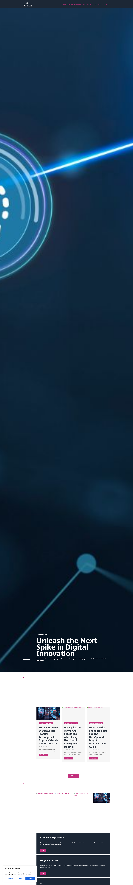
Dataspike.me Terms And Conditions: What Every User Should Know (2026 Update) (47, 737)
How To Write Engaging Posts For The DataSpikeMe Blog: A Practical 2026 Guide (73, 737)
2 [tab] (71, 771)
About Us (100, 4)
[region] (20, 874)
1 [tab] (69, 771)
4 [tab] (74, 771)
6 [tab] (77, 771)
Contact (107, 4)
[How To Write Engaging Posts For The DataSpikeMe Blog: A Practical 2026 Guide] (73, 713)
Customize (10, 878)
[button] (33, 738)
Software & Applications (74, 4)
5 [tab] (76, 771)
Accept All (30, 878)
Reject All (20, 878)
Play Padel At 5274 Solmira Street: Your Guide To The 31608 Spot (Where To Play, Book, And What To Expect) (44, 802)
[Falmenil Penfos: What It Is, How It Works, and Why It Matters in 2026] (98, 713)
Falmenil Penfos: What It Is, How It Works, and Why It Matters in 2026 (98, 735)
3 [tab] (72, 771)
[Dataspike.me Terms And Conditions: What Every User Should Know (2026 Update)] (48, 713)
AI (95, 4)
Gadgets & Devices (87, 4)
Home (64, 4)
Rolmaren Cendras (45, 749)
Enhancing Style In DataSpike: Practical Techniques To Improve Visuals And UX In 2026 (63, 808)
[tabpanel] (48, 734)
